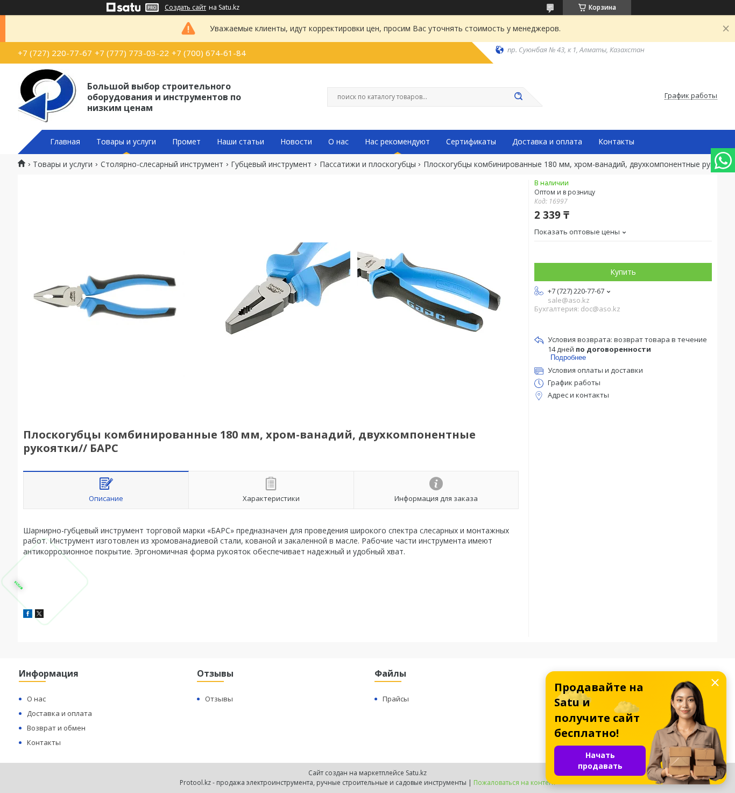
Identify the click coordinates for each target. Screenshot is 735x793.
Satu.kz (416, 772)
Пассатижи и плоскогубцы (368, 164)
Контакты (616, 141)
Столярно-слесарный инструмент (162, 164)
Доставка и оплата (547, 141)
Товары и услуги (126, 141)
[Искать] (518, 97)
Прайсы (396, 699)
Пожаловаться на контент (514, 782)
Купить (623, 272)
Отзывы (219, 699)
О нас (338, 141)
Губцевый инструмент (271, 164)
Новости (296, 141)
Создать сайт (185, 7)
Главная (65, 141)
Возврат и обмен (56, 728)
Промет (186, 141)
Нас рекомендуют (397, 141)
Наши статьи (240, 141)
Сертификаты (471, 141)
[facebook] (27, 615)
